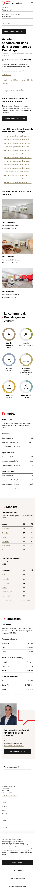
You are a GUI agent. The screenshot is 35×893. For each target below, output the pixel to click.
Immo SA (4, 824)
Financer (4, 820)
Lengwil (4, 587)
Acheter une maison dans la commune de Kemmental (18, 157)
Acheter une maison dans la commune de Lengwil (18, 164)
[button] (32, 2)
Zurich (4, 537)
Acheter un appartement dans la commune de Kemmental (18, 161)
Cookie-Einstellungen (17, 878)
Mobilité (30, 80)
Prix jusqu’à (6, 23)
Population (5, 83)
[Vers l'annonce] (17, 209)
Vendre (4, 810)
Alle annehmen (17, 862)
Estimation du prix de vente (10, 814)
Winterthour (6, 529)
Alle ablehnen (17, 870)
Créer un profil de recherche (14, 119)
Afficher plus (6, 74)
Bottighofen (6, 575)
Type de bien (5, 7)
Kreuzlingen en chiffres (10, 80)
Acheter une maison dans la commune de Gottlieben (18, 150)
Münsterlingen (7, 592)
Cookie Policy (23, 850)
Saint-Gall (5, 533)
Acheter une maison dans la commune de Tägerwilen (18, 179)
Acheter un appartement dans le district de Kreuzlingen (18, 139)
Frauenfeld (5, 541)
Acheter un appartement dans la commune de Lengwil (18, 168)
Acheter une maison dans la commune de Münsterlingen (18, 172)
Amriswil (5, 550)
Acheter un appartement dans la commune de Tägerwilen (18, 182)
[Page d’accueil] (3, 59)
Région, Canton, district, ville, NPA (11, 14)
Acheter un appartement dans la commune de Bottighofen (18, 147)
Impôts (22, 80)
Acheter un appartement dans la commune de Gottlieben (18, 154)
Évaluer (4, 802)
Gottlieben (5, 583)
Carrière (4, 827)
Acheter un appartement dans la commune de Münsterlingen (18, 175)
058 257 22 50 (7, 793)
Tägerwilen (5, 579)
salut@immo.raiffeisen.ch (9, 795)
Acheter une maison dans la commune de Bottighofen (18, 143)
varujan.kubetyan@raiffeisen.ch (14, 745)
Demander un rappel (17, 751)
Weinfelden (6, 546)
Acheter (4, 806)
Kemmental (6, 596)
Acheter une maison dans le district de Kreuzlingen (18, 136)
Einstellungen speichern (17, 886)
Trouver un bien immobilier (14, 31)
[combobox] (16, 16)
